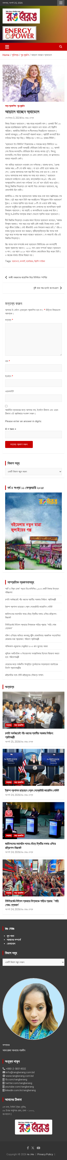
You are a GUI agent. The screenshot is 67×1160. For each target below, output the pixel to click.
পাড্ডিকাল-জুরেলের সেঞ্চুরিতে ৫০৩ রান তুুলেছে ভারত (26, 646)
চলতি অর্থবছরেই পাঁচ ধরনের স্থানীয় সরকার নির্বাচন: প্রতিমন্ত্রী (30, 599)
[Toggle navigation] (7, 47)
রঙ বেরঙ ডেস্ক (28, 117)
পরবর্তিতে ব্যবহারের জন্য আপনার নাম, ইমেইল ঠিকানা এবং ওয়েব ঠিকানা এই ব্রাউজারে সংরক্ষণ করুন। (31, 411)
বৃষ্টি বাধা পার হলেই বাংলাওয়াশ (46, 288)
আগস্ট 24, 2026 (12, 795)
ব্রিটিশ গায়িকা (39, 261)
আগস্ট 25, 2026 (12, 741)
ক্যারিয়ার (29, 261)
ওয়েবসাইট (9, 391)
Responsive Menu (60, 3)
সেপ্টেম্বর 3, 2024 (13, 117)
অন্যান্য (9, 687)
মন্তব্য (9, 319)
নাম (7, 361)
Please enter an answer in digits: (23, 421)
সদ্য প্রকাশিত (10, 105)
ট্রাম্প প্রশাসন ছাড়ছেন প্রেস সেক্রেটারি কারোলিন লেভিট (28, 606)
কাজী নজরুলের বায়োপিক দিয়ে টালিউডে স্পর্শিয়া (28, 277)
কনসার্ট (22, 261)
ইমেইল (9, 376)
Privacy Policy (45, 1154)
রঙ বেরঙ (30, 1154)
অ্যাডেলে (15, 261)
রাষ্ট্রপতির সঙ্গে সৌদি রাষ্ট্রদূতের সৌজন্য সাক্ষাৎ (24, 675)
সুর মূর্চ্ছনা (21, 105)
